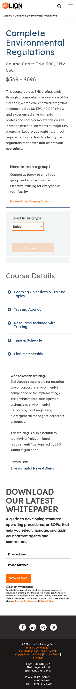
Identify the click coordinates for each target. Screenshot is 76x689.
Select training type (26, 218)
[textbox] (27, 226)
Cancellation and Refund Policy (37, 650)
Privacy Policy (46, 601)
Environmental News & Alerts (32, 468)
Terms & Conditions (25, 601)
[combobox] (28, 226)
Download (18, 578)
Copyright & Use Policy (28, 654)
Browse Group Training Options (30, 201)
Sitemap (38, 657)
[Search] (59, 6)
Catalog (7, 15)
